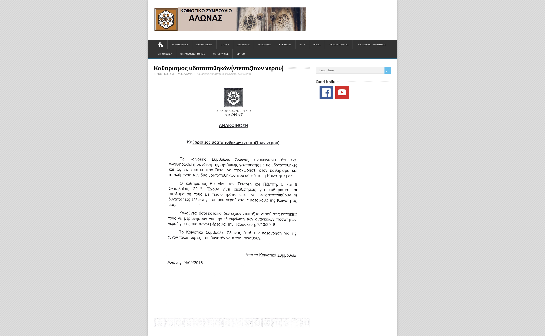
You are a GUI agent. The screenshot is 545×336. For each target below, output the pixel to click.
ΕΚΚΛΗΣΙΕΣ (285, 44)
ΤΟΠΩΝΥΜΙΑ (264, 44)
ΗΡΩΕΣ (317, 44)
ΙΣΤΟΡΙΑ (225, 44)
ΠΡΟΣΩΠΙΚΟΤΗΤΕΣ (339, 44)
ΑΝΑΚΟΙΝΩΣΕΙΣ (204, 44)
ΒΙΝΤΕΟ (241, 53)
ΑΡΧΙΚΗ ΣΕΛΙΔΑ (180, 44)
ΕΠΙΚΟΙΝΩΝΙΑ (165, 53)
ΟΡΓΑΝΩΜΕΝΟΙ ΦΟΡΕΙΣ (192, 53)
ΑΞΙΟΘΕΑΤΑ (243, 44)
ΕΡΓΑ (302, 44)
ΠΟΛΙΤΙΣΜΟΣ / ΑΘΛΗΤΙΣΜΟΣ (371, 44)
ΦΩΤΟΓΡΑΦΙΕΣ (220, 53)
